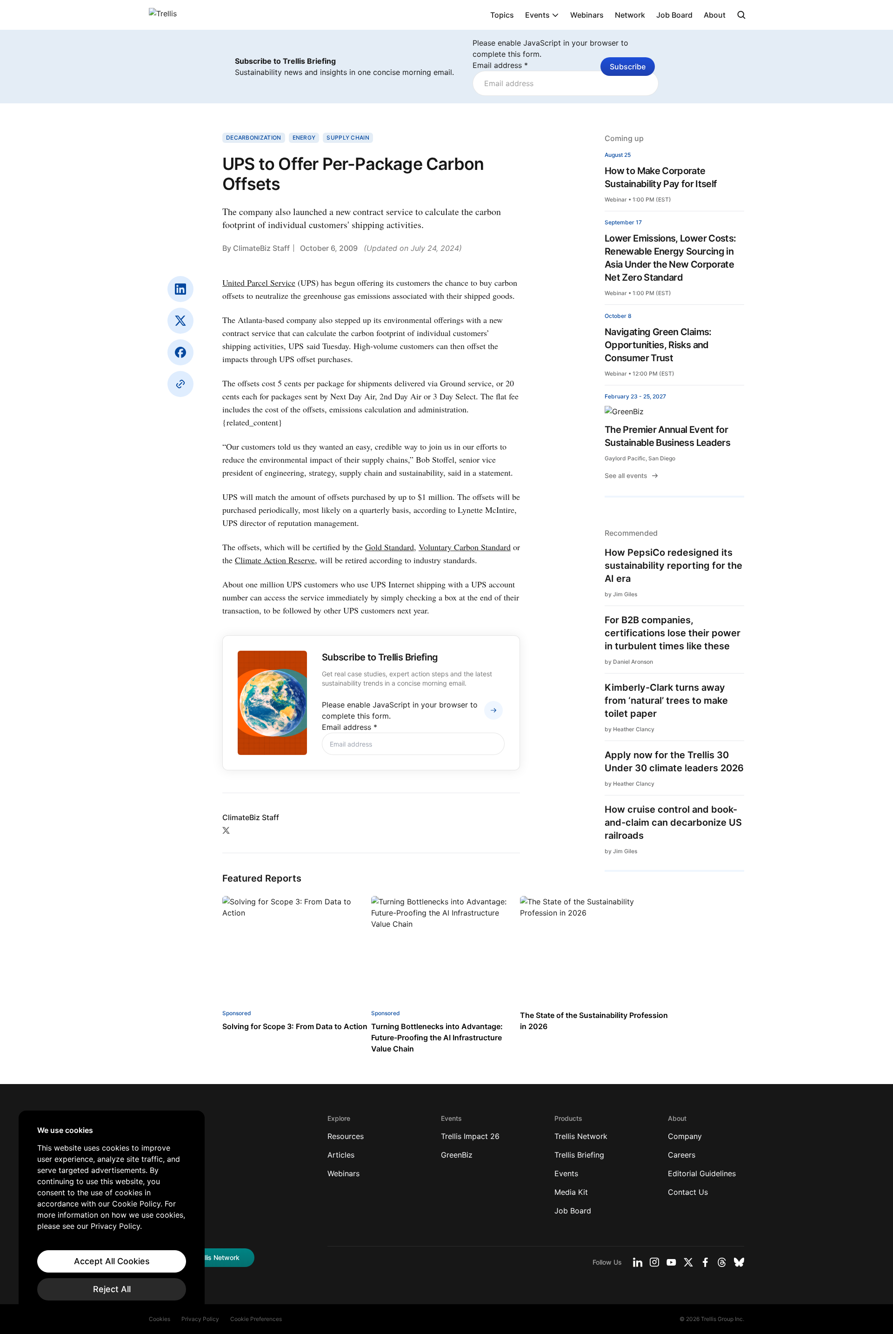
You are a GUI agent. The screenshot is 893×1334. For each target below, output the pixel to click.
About (715, 15)
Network (630, 15)
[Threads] (721, 1262)
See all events (626, 475)
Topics (502, 15)
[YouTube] (671, 1262)
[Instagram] (654, 1262)
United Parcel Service (258, 282)
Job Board (674, 15)
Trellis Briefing (579, 1154)
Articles (340, 1154)
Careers (681, 1154)
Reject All (112, 1289)
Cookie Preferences (256, 1318)
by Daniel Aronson (629, 661)
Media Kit (571, 1192)
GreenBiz (457, 1154)
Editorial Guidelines (702, 1173)
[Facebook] (180, 352)
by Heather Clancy (629, 729)
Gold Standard (389, 546)
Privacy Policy (200, 1318)
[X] (180, 321)
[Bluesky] (739, 1262)
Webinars (587, 15)
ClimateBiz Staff (261, 248)
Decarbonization (253, 137)
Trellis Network (580, 1136)
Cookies (159, 1318)
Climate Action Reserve (275, 560)
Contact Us (688, 1192)
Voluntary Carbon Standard (465, 546)
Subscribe (628, 66)
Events (537, 15)
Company (685, 1136)
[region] (112, 1213)
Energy (304, 137)
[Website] (180, 384)
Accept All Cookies (112, 1261)
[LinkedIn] (180, 289)
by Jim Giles (621, 594)
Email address (500, 65)
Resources (345, 1136)
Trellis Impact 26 (470, 1136)
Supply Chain (348, 137)
